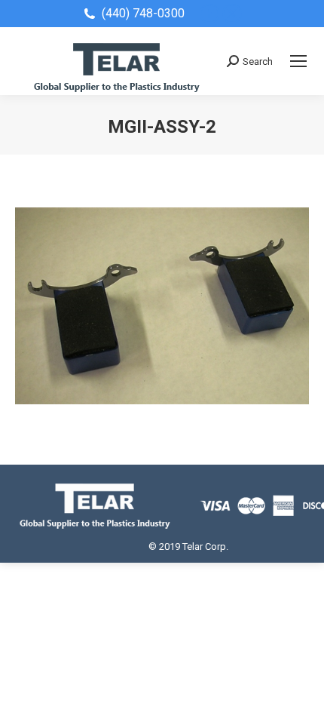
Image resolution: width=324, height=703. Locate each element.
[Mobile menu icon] (298, 61)
